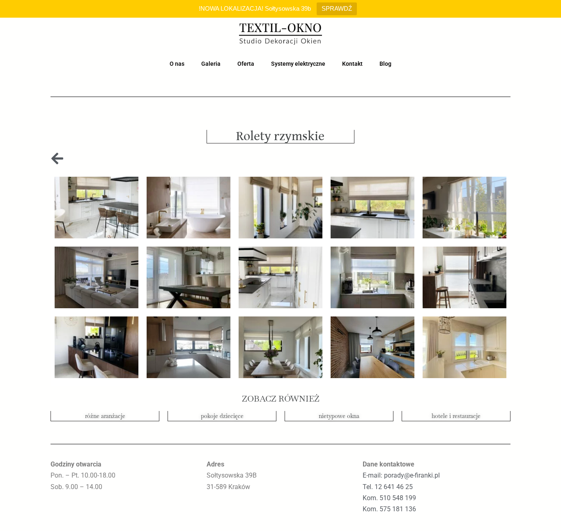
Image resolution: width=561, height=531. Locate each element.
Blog (385, 63)
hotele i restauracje (456, 416)
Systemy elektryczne (298, 63)
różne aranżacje (105, 416)
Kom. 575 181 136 (389, 509)
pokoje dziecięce (222, 416)
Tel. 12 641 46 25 (388, 487)
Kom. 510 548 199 (389, 498)
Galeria (211, 63)
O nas (177, 63)
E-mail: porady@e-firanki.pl (401, 475)
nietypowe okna (339, 416)
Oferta (245, 63)
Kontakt (352, 63)
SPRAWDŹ (337, 8)
